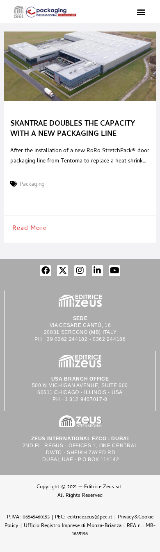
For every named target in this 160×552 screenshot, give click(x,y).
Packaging (32, 184)
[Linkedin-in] (97, 270)
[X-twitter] (62, 270)
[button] (141, 11)
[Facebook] (45, 270)
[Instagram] (79, 270)
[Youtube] (114, 270)
